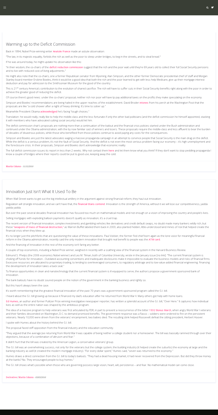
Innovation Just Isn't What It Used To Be (41, 191)
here (111, 150)
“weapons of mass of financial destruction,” (38, 227)
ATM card (154, 239)
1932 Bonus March (160, 310)
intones (144, 102)
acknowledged (48, 111)
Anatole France (61, 51)
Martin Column (13, 166)
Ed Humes (12, 301)
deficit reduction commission (66, 67)
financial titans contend (91, 204)
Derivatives (11, 377)
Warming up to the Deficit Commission (40, 44)
